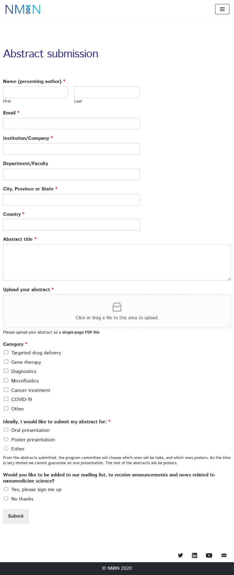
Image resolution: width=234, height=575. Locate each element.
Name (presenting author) (34, 82)
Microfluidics (25, 381)
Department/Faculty (25, 164)
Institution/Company (28, 139)
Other (17, 409)
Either (18, 449)
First (7, 101)
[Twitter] (180, 556)
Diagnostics (23, 371)
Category (15, 345)
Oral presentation (30, 430)
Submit (16, 516)
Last (78, 101)
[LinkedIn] (194, 556)
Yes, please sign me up (36, 489)
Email (11, 113)
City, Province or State (30, 189)
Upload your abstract (28, 290)
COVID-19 (21, 399)
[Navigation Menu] (222, 9)
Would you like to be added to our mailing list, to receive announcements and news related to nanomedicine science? (108, 478)
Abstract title (19, 240)
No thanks (22, 499)
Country (13, 215)
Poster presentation (33, 439)
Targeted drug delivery (36, 352)
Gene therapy (26, 362)
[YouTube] (209, 556)
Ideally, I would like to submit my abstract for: (56, 422)
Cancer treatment (30, 390)
